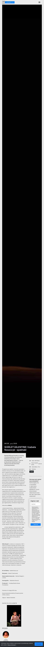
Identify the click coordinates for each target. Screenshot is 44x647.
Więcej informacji (11, 645)
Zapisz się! (35, 524)
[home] (3, 2)
